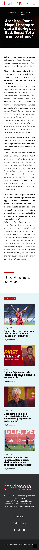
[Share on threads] (15, 278)
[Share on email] (15, 282)
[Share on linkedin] (24, 278)
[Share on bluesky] (6, 282)
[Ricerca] (27, 4)
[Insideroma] (13, 3)
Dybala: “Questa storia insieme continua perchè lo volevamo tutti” (19, 375)
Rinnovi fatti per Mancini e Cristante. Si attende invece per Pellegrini (19, 333)
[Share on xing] (11, 282)
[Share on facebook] (6, 278)
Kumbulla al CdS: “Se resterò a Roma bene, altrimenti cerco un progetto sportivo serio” (18, 461)
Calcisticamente (19, 523)
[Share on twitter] (11, 278)
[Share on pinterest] (20, 278)
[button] (34, 3)
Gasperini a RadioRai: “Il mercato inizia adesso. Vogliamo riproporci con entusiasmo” (17, 417)
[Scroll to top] (35, 546)
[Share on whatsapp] (29, 278)
